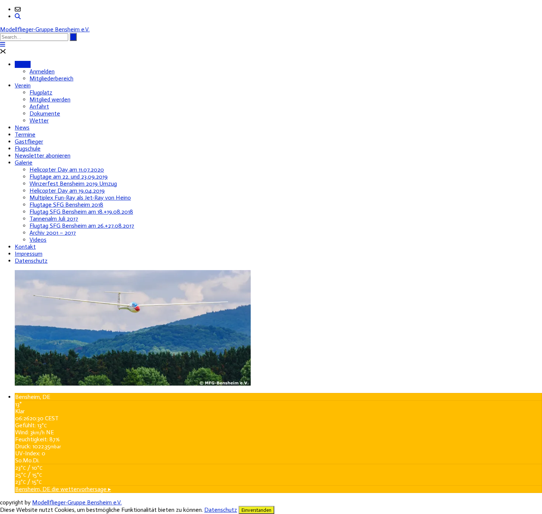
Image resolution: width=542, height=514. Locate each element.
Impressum (28, 253)
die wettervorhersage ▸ (63, 489)
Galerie (23, 162)
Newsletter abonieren (42, 155)
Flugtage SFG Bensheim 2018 (66, 204)
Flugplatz (40, 92)
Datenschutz (31, 260)
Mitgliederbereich (51, 78)
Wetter (39, 120)
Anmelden (42, 71)
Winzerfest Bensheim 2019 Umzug (73, 183)
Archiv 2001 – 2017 (52, 232)
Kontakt (25, 246)
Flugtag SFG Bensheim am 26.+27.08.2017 (81, 225)
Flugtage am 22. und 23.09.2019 (68, 176)
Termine (25, 134)
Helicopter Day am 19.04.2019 (67, 190)
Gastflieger (29, 141)
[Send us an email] (18, 9)
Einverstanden (256, 510)
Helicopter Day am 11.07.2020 (66, 169)
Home (23, 64)
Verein (23, 85)
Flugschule (28, 148)
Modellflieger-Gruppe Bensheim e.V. (45, 29)
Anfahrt (39, 106)
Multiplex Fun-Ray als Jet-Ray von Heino (80, 197)
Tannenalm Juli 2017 (53, 218)
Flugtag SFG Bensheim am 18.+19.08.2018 (81, 211)
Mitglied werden (49, 99)
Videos (37, 239)
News (22, 127)
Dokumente (44, 113)
